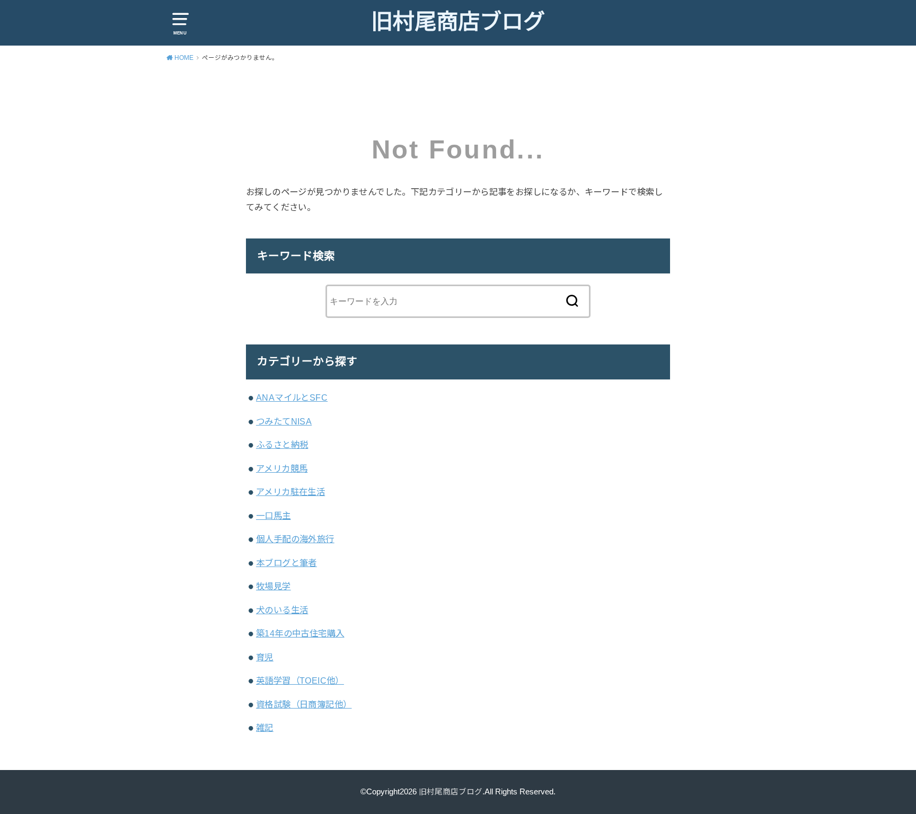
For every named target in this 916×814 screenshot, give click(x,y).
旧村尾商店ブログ (458, 22)
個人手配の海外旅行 (295, 539)
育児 (265, 657)
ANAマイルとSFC (292, 397)
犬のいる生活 (282, 610)
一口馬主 (273, 515)
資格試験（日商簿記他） (304, 704)
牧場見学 (273, 586)
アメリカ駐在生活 (290, 492)
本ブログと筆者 (286, 563)
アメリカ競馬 (281, 468)
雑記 (265, 727)
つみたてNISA (284, 421)
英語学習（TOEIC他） (300, 680)
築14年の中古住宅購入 (300, 633)
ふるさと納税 (282, 444)
